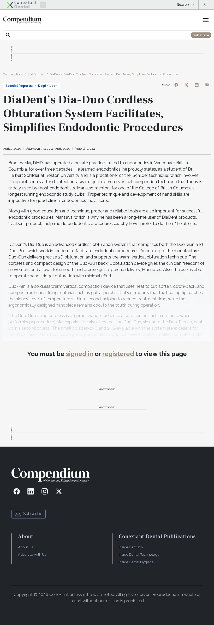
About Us (25, 547)
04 (43, 74)
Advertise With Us (32, 554)
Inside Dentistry (131, 547)
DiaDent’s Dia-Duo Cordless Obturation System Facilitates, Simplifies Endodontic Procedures (114, 74)
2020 (32, 74)
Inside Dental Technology (139, 554)
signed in (79, 354)
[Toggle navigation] (206, 20)
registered (118, 354)
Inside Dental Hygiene (136, 562)
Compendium (13, 74)
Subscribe (32, 513)
